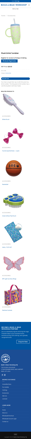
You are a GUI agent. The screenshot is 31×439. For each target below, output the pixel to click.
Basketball (5, 184)
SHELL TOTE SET (7, 247)
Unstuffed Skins (6, 384)
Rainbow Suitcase (7, 310)
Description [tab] (5, 78)
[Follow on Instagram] (4, 375)
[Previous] (2, 47)
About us (4, 413)
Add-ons (4, 396)
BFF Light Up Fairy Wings (9, 279)
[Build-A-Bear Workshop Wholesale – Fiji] (14, 5)
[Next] (6, 47)
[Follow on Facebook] (2, 375)
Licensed (4, 399)
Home (3, 16)
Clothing (4, 390)
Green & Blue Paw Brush (9, 216)
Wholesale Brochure (8, 416)
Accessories (11, 16)
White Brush (5, 119)
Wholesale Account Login (9, 419)
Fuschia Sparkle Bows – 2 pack (10, 151)
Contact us (5, 421)
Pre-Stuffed (5, 387)
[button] (15, 1)
